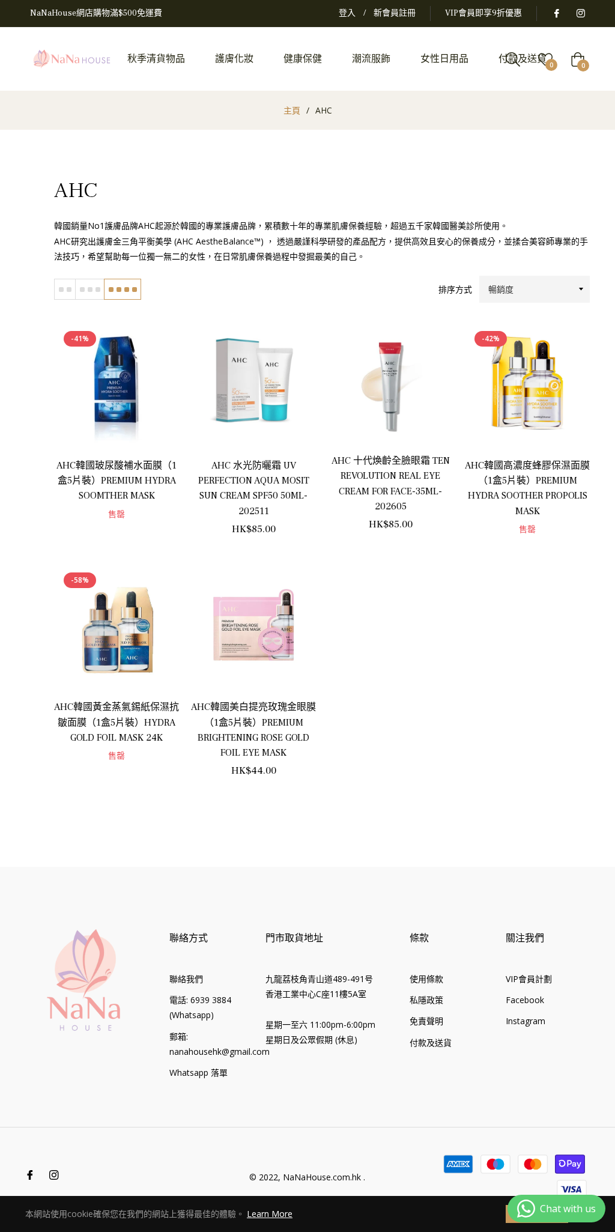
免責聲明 (426, 1021)
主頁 (291, 110)
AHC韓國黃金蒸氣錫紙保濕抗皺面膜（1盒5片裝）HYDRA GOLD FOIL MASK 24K (116, 722)
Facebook (525, 1000)
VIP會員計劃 (529, 979)
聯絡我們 (186, 979)
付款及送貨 (431, 1042)
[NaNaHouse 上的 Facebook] (556, 13)
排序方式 (455, 289)
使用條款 (426, 979)
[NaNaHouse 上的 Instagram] (580, 13)
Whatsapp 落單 (198, 1072)
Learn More (269, 1213)
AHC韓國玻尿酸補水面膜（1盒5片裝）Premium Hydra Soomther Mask (116, 481)
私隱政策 (426, 1000)
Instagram (525, 1021)
